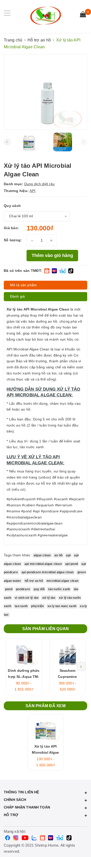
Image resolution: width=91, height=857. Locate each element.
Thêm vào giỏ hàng (52, 255)
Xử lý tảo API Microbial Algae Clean (45, 752)
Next (81, 666)
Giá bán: (11, 228)
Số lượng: (13, 240)
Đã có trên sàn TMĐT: (23, 271)
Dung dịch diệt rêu (39, 184)
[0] (83, 14)
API (32, 191)
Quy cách (12, 206)
